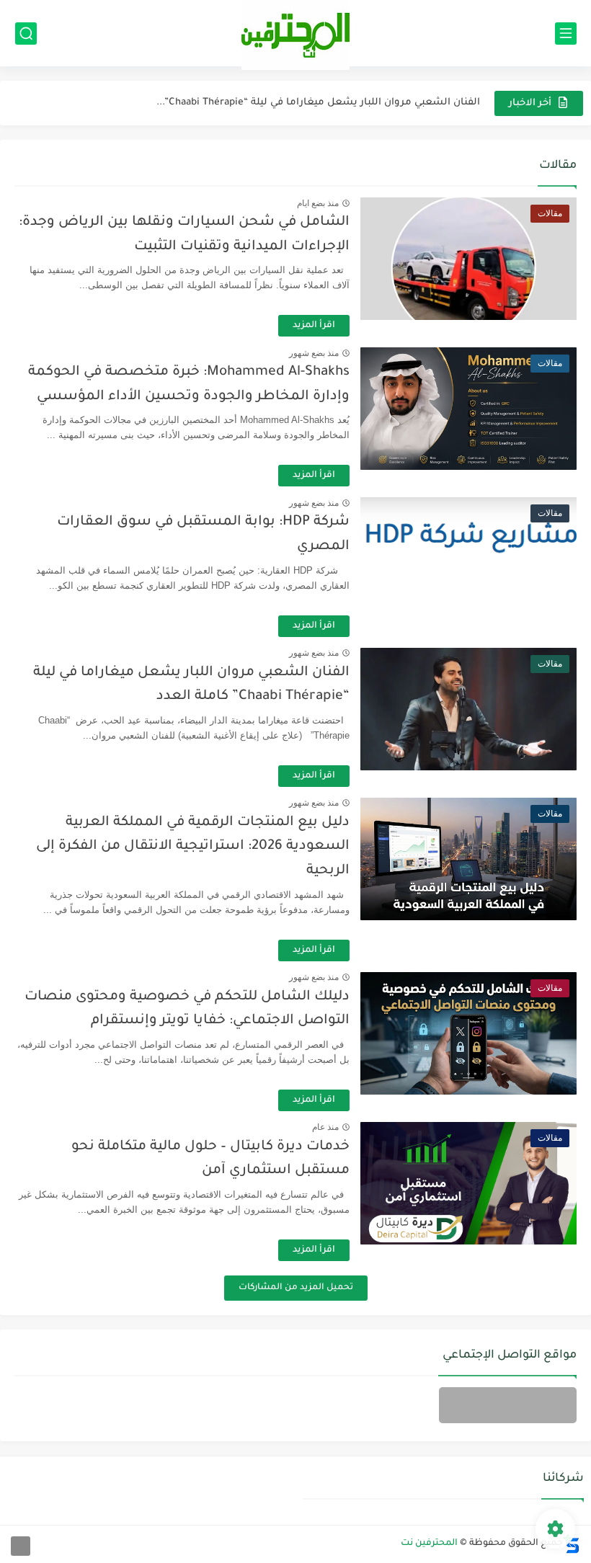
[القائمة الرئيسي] (566, 33)
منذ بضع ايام (318, 203)
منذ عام (325, 1127)
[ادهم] (20, 1546)
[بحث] (26, 33)
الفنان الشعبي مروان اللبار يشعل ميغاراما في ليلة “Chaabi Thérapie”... (318, 102)
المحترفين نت (429, 1543)
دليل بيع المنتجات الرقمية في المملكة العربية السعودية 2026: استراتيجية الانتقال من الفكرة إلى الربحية (193, 846)
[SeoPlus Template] (571, 1544)
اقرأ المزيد (314, 326)
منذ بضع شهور (314, 353)
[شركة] (508, 1405)
